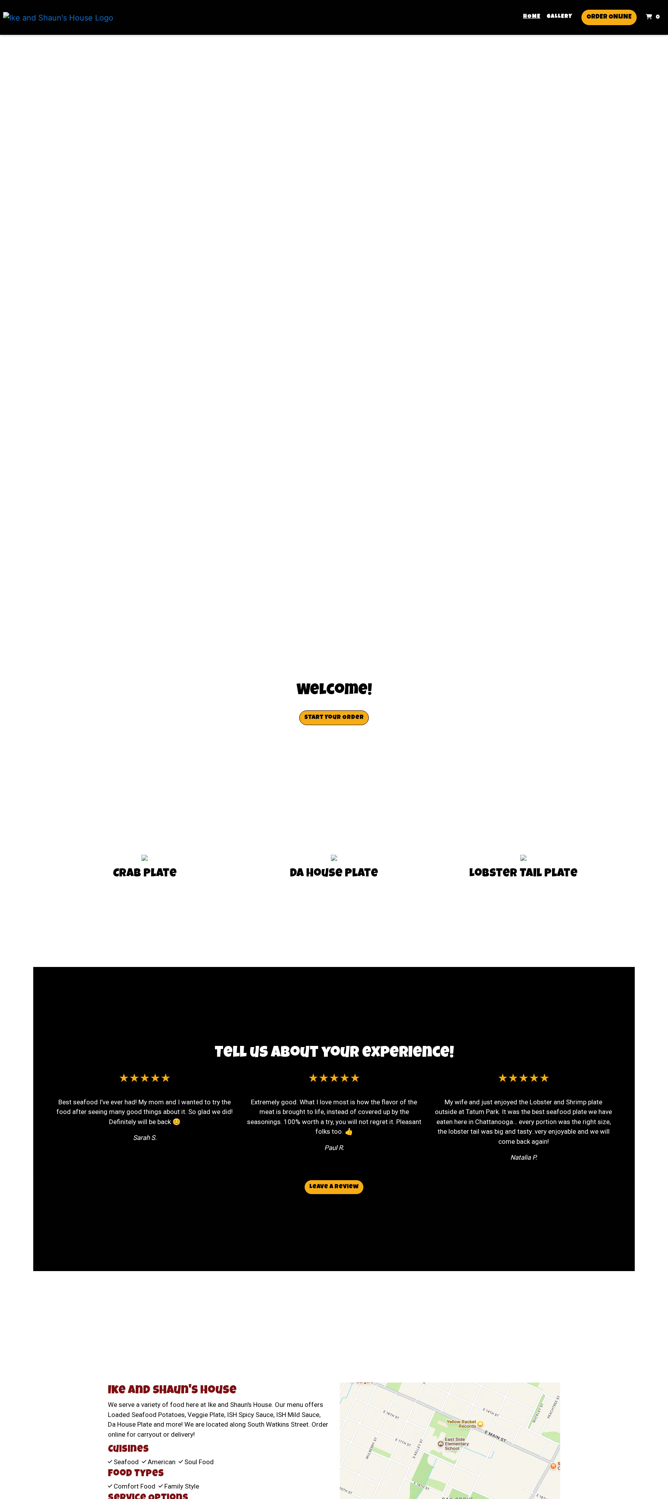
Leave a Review (334, 1187)
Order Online (609, 17)
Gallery (559, 16)
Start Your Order (334, 718)
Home (531, 16)
